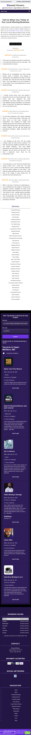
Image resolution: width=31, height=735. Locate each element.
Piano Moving (16, 701)
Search (15, 336)
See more (11, 429)
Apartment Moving (16, 706)
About (16, 692)
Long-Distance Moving (16, 704)
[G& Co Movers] (8, 444)
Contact (16, 715)
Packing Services (16, 697)
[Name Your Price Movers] (8, 361)
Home (16, 690)
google (15, 676)
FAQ (16, 718)
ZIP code (4, 327)
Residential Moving (16, 694)
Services (4, 320)
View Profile (15, 388)
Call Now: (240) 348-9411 (23, 1)
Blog (16, 720)
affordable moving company (17, 30)
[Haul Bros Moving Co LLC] (8, 569)
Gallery (16, 713)
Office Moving (16, 708)
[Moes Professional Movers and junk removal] (8, 398)
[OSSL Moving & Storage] (8, 487)
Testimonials (16, 711)
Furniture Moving (16, 699)
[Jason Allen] (8, 532)
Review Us (8, 732)
